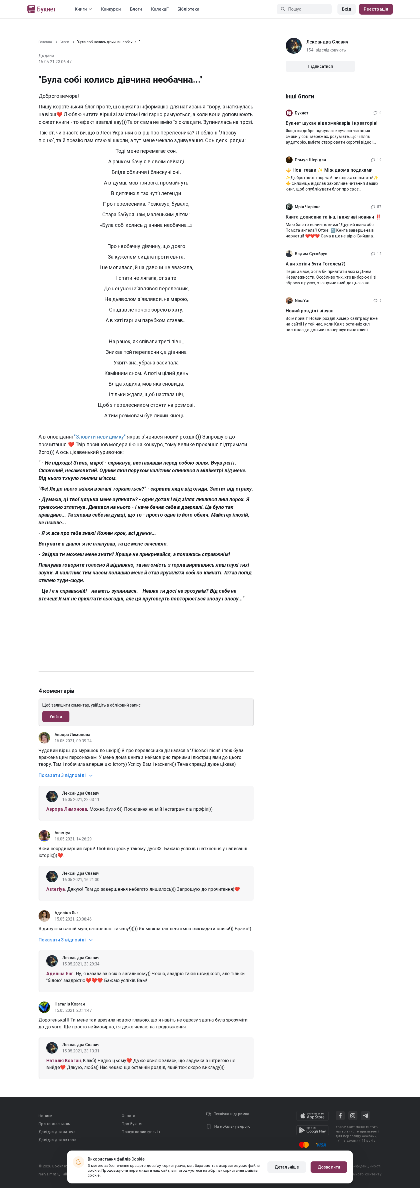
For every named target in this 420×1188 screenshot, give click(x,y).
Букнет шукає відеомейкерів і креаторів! (331, 123)
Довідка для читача (57, 1132)
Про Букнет (132, 1124)
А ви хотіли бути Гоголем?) (315, 264)
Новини (45, 1116)
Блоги (136, 9)
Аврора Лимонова (73, 734)
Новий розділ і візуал (309, 311)
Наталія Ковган (70, 1004)
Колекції (159, 9)
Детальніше (287, 1167)
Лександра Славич (81, 793)
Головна (45, 42)
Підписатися (320, 66)
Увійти (55, 716)
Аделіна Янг (66, 913)
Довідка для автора (57, 1140)
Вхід (346, 9)
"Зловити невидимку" (100, 437)
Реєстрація (376, 9)
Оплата (128, 1116)
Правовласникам (55, 1124)
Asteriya (62, 832)
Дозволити (329, 1167)
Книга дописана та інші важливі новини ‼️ (333, 217)
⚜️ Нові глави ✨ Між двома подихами (329, 170)
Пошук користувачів (141, 1132)
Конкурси (111, 9)
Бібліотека (188, 9)
